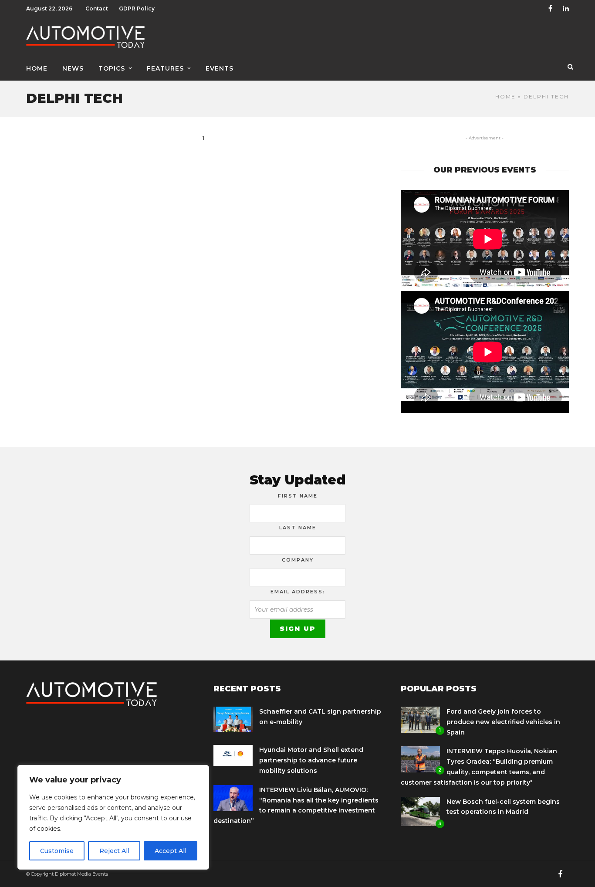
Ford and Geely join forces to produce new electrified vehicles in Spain (503, 722)
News (73, 68)
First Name (298, 496)
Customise (57, 851)
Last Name (297, 528)
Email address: (297, 592)
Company (298, 560)
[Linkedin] (566, 8)
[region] (113, 817)
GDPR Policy (137, 8)
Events (219, 68)
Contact (96, 8)
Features (165, 68)
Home (36, 68)
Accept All (170, 851)
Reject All (114, 851)
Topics (111, 68)
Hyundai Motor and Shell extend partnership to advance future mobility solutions (311, 760)
